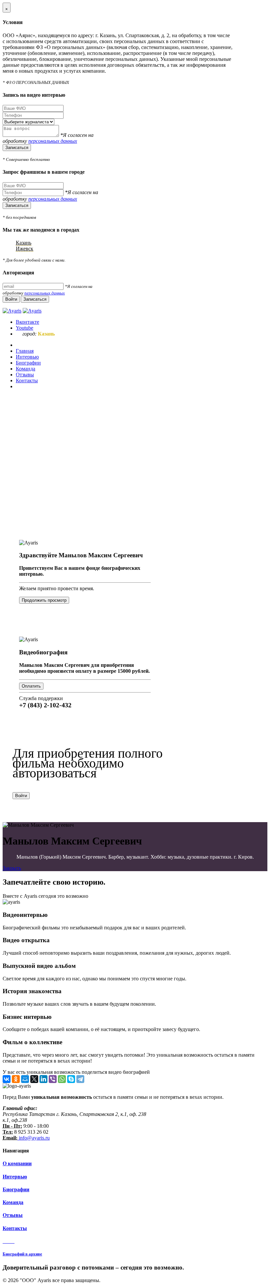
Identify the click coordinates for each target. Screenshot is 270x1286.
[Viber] (53, 1079)
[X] (34, 1079)
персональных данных (52, 141)
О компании (17, 1163)
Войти (21, 795)
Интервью (15, 1176)
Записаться (16, 147)
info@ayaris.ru (33, 1138)
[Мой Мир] (25, 1079)
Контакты (15, 1228)
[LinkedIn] (43, 1079)
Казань (23, 242)
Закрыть (12, 868)
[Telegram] (80, 1079)
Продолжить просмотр (44, 600)
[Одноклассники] (16, 1079)
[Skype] (71, 1079)
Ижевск (24, 248)
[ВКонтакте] (7, 1079)
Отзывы (13, 1215)
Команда (13, 1202)
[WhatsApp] (62, 1079)
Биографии (16, 1189)
